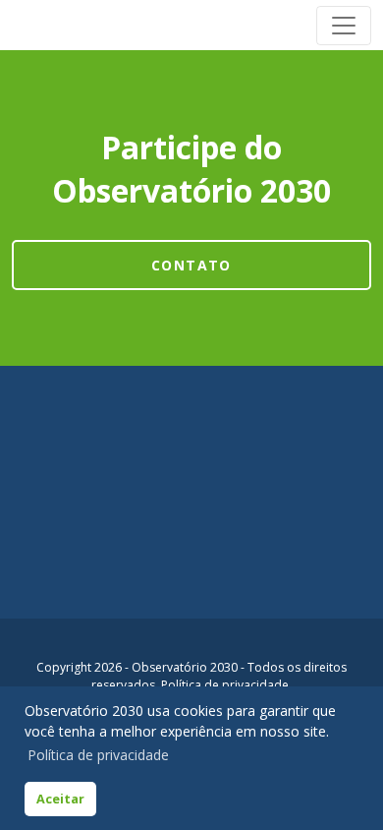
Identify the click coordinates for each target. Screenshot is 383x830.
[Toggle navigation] (343, 25)
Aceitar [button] (60, 799)
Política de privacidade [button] (98, 754)
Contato (191, 265)
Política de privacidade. (226, 685)
